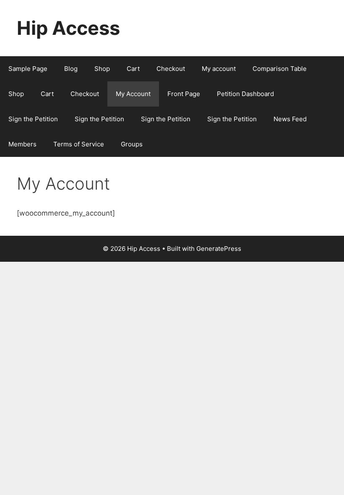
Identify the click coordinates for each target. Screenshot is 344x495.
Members (22, 144)
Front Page (183, 94)
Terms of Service (78, 144)
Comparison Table (280, 69)
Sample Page (27, 69)
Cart (133, 69)
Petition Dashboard (245, 94)
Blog (71, 69)
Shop (102, 69)
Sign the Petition (33, 119)
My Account (133, 94)
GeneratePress (218, 249)
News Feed (290, 119)
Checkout (170, 69)
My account (219, 69)
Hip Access (68, 27)
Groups (132, 144)
